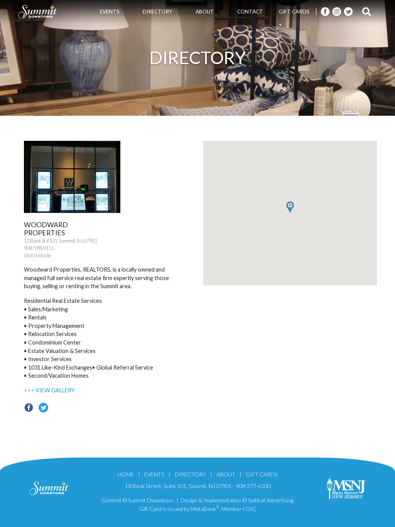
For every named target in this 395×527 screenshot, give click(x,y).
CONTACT (250, 11)
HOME (126, 474)
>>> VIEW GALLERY (49, 390)
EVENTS (110, 11)
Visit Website (37, 255)
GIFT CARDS (294, 11)
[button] (314, 244)
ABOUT (205, 11)
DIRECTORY (157, 11)
